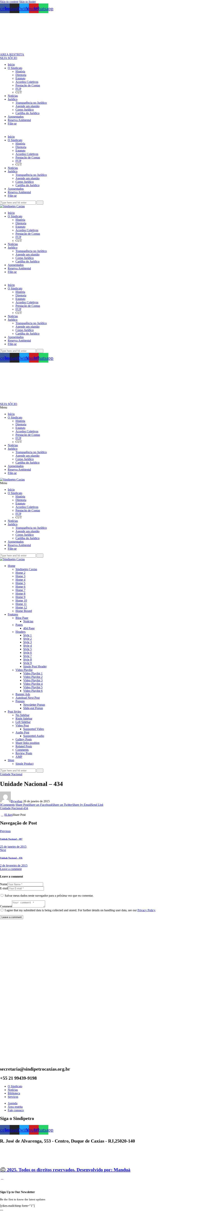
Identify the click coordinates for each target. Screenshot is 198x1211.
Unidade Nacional (11, 774)
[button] (99, 130)
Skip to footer (27, 1)
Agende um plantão (27, 106)
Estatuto (20, 78)
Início (11, 64)
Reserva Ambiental (19, 120)
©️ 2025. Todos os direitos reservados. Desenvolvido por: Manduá (65, 1169)
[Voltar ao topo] (2, 1178)
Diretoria (20, 75)
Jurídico (12, 99)
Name (3, 884)
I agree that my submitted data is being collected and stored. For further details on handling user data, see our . (80, 910)
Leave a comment (11, 869)
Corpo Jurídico (24, 109)
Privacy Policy (146, 910)
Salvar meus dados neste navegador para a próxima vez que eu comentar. (49, 895)
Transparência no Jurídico (31, 102)
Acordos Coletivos (26, 82)
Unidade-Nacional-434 (14, 808)
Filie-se (12, 123)
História (20, 71)
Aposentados (16, 116)
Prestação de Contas (27, 85)
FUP (18, 88)
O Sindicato (15, 68)
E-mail (4, 888)
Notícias (13, 95)
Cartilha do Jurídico (27, 113)
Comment (6, 906)
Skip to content (9, 1)
